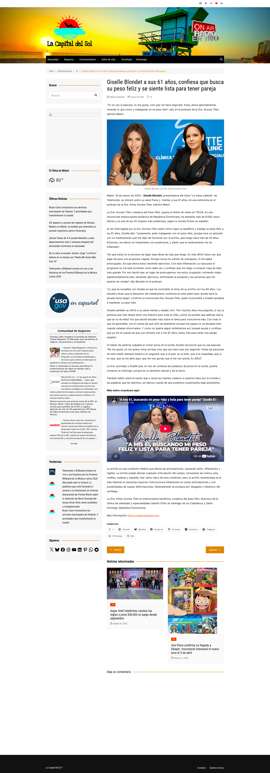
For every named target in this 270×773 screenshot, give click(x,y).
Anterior (117, 549)
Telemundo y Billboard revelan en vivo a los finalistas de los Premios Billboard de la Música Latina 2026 (73, 272)
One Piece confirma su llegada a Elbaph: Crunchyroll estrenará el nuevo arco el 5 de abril (195, 649)
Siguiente (213, 549)
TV (151, 97)
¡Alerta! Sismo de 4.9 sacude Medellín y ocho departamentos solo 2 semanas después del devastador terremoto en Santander (71, 242)
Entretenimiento (88, 59)
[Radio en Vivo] (204, 31)
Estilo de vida (108, 59)
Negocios (69, 59)
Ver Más (74, 444)
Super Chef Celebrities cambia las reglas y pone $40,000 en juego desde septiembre (133, 614)
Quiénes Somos (217, 768)
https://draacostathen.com (143, 515)
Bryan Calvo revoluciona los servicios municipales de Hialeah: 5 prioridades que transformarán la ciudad (70, 211)
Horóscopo (141, 59)
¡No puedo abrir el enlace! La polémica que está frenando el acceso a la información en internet (80, 486)
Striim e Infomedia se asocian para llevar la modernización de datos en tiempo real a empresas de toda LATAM (71, 369)
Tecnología (126, 59)
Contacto (201, 768)
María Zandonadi (117, 97)
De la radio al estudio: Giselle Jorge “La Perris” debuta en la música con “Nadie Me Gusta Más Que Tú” (72, 257)
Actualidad (53, 59)
